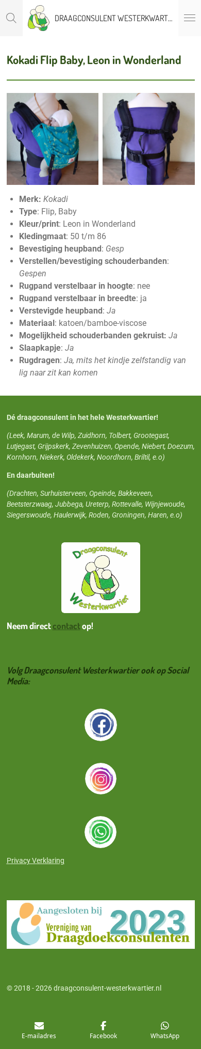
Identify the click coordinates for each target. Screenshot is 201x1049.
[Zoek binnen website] (11, 18)
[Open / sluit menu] (189, 18)
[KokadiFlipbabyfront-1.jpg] (53, 139)
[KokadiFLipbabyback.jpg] (148, 139)
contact (66, 625)
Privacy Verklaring (35, 860)
